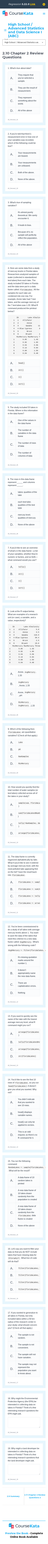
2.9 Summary (13, 1496)
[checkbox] (24, 742)
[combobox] (24, 42)
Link (32, 4)
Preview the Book (16, 1533)
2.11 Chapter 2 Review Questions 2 (34, 1496)
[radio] (24, 78)
